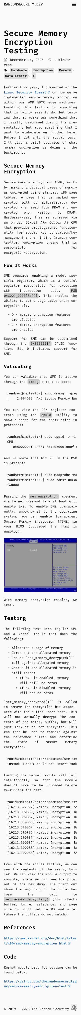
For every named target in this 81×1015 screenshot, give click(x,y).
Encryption (43, 70)
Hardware (19, 70)
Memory (65, 70)
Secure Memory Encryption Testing (36, 42)
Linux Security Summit (25, 92)
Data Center (16, 76)
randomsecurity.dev (24, 4)
